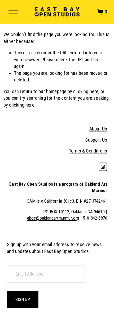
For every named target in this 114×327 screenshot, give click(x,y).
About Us (98, 129)
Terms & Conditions (88, 151)
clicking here (85, 91)
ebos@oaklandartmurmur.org (53, 218)
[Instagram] (103, 167)
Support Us (96, 140)
